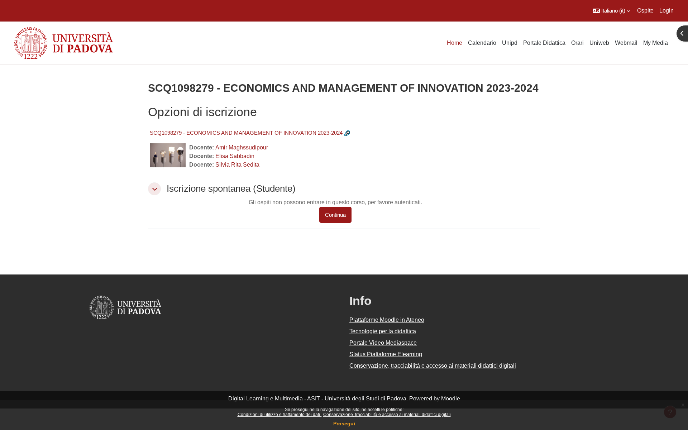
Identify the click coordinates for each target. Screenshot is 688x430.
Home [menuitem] (454, 43)
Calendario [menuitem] (482, 43)
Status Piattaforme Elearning (385, 354)
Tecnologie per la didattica (382, 331)
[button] (611, 11)
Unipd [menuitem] (509, 43)
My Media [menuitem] (655, 43)
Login (666, 11)
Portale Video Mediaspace (383, 343)
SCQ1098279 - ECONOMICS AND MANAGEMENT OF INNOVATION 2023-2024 (246, 133)
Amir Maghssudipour (241, 147)
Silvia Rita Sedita (237, 165)
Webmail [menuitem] (626, 43)
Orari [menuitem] (577, 43)
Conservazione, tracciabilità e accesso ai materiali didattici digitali (387, 414)
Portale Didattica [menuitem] (544, 43)
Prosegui (344, 423)
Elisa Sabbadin (234, 156)
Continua (335, 215)
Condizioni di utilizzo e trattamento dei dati (279, 414)
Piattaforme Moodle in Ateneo (386, 320)
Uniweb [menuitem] (599, 43)
